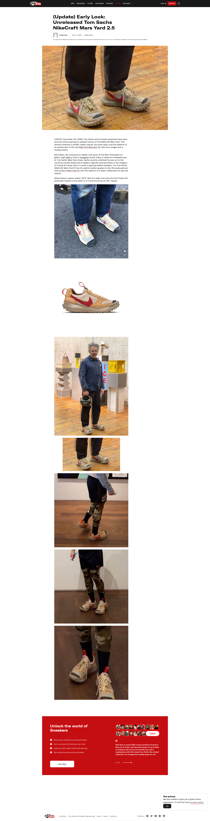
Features (99, 3)
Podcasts (113, 816)
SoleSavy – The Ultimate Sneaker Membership (77, 816)
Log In (163, 3)
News (118, 3)
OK (167, 806)
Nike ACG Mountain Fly (89, 147)
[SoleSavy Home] (35, 3)
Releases (81, 3)
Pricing (109, 3)
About (99, 816)
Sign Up (172, 3)
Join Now (62, 764)
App (72, 3)
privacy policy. (197, 802)
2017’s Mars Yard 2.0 (70, 170)
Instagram (84, 157)
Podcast (127, 3)
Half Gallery (66, 157)
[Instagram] (179, 3)
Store (90, 3)
